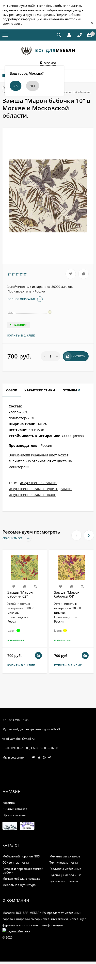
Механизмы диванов (64, 856)
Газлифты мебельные (65, 869)
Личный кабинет (14, 809)
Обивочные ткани (15, 862)
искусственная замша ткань (32, 494)
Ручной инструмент (63, 881)
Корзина (8, 803)
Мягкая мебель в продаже (21, 878)
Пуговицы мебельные (65, 875)
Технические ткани (63, 862)
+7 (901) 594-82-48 (15, 720)
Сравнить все (12, 538)
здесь (18, 23)
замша (66, 488)
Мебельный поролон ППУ (21, 856)
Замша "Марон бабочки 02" (20, 594)
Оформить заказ (14, 815)
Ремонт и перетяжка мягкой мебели (22, 870)
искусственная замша (38, 482)
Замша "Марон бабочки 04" (67, 594)
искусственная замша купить (33, 488)
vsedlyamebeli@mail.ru (18, 739)
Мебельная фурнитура (19, 885)
